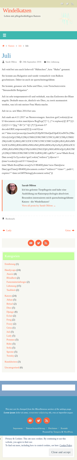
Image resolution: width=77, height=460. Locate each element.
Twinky (10, 355)
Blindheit (11, 278)
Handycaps (10, 270)
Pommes (11, 339)
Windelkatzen (17, 10)
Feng (9, 319)
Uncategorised (12, 367)
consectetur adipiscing (38, 412)
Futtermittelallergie (16, 282)
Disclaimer (52, 428)
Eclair (10, 316)
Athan (10, 299)
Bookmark (10, 219)
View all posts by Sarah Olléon (39, 205)
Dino (9, 307)
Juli (20, 46)
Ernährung (10, 264)
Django (10, 312)
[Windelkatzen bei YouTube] (62, 3)
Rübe (9, 344)
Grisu (68, 230)
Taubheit (11, 290)
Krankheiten (11, 361)
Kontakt (64, 428)
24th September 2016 (32, 62)
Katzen (11, 46)
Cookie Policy (66, 445)
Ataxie (10, 274)
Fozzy (10, 324)
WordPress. (68, 432)
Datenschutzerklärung (35, 428)
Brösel (10, 304)
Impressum (18, 428)
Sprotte (10, 352)
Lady (9, 230)
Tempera (57, 432)
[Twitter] (67, 3)
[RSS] (72, 3)
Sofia (9, 347)
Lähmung (55, 62)
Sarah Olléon (11, 62)
